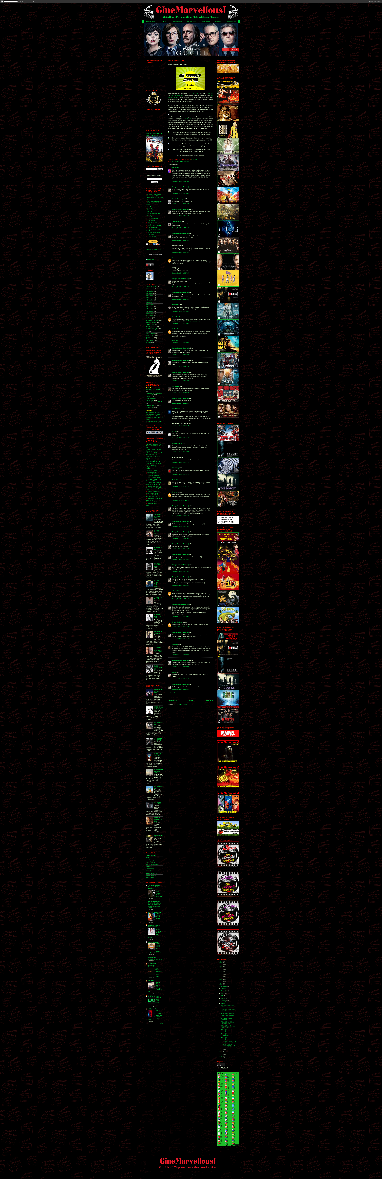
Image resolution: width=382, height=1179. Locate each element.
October (223, 988)
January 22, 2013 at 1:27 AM (180, 571)
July (222, 996)
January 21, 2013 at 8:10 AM (180, 392)
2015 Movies (149, 302)
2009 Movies (149, 289)
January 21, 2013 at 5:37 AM (180, 240)
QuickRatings (149, 338)
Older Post (209, 700)
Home (191, 700)
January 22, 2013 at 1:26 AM (180, 559)
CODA (149, 206)
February (223, 1001)
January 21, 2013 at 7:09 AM (180, 323)
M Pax (174, 431)
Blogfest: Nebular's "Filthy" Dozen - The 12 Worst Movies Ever (154, 445)
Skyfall (148, 396)
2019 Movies (149, 311)
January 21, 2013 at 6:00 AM (180, 252)
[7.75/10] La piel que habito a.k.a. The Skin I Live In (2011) (158, 650)
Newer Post (172, 700)
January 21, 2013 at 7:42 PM (180, 486)
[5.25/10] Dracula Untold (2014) (158, 667)
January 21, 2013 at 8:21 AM (180, 403)
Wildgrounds (152, 957)
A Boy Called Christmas (155, 225)
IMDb (147, 857)
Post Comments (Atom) (182, 704)
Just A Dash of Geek (177, 95)
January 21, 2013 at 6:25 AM (180, 299)
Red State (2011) (152, 472)
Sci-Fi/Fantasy (150, 340)
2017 (221, 974)
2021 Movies (149, 315)
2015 (221, 979)
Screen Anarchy (150, 862)
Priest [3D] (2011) (152, 470)
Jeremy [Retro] (176, 221)
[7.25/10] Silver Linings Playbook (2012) (227, 1022)
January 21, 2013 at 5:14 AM (180, 228)
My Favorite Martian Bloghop (180, 161)
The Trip (149, 211)
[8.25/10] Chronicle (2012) (156, 532)
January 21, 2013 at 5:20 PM (180, 474)
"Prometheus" (187, 118)
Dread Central (150, 877)
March (223, 998)
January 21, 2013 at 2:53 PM (180, 451)
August (223, 993)
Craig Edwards (176, 480)
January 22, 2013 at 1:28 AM (180, 585)
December (224, 986)
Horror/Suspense (150, 327)
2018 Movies (149, 309)
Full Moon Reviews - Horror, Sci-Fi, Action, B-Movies (154, 887)
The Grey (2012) (152, 502)
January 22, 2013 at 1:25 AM (180, 549)
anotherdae (175, 304)
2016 (221, 976)
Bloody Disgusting (151, 875)
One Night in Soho (153, 218)
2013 (221, 984)
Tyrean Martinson (177, 622)
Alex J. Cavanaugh (178, 199)
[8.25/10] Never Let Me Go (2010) (158, 771)
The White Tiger (152, 227)
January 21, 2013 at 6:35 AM (180, 311)
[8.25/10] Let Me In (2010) (157, 803)
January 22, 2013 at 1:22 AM (180, 526)
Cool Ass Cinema (153, 996)
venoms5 (175, 644)
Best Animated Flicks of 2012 (154, 412)
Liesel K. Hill (176, 317)
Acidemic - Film (153, 1009)
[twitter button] (150, 259)
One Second (151, 220)
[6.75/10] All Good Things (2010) (157, 616)
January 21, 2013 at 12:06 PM (181, 438)
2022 (221, 962)
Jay (212, 93)
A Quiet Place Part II (154, 232)
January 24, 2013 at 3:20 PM (180, 654)
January (223, 1003)
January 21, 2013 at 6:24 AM (180, 287)
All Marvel (218, 21)
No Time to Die (152, 222)
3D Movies (149, 318)
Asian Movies (150, 324)
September (224, 991)
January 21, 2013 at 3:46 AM (180, 203)
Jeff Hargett (175, 386)
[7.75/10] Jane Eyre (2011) (158, 598)
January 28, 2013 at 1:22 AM (180, 689)
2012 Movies (149, 295)
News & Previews (177, 21)
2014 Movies (149, 300)
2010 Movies (149, 291)
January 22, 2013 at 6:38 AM (180, 616)
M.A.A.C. (148, 871)
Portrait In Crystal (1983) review (158, 1000)
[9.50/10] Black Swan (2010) (158, 707)
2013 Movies (149, 298)
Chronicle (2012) (152, 474)
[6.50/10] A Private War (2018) (157, 565)
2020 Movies (149, 313)
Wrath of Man (152, 236)
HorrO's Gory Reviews (154, 912)
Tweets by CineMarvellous (153, 249)
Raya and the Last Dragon (154, 201)
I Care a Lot (150, 210)
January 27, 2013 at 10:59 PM (181, 679)
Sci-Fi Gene (175, 167)
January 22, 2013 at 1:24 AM (180, 538)
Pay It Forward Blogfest (155, 477)
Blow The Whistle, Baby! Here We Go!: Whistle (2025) (158, 972)
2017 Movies (149, 307)
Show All (161, 1023)
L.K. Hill (208, 93)
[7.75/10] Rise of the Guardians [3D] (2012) (228, 1045)
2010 (221, 1054)
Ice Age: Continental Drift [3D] (154, 402)
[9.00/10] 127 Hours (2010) (157, 754)
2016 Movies (149, 304)
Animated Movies (151, 322)
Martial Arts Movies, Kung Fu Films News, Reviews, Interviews (154, 903)
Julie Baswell (176, 590)
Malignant (150, 224)
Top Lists (164, 21)
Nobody (150, 217)
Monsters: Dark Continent (153, 389)
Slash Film (149, 866)
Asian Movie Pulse (151, 873)
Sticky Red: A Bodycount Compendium (152, 965)
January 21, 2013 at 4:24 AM (180, 216)
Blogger (194, 1175)
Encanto (149, 208)
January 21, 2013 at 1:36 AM (180, 193)
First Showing (150, 860)
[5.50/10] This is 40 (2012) (228, 1041)
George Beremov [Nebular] (180, 187)
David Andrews (176, 409)
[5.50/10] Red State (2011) (158, 632)
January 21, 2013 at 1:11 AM (180, 181)
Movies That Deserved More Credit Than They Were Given (154, 488)
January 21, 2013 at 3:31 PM (180, 462)
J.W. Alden (175, 340)
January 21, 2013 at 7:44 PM (180, 500)
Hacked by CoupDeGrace (155, 959)
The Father (151, 234)
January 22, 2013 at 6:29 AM (180, 599)
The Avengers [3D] (151, 405)
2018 (221, 972)
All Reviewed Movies (152, 320)
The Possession (150, 398)
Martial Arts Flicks (231, 21)
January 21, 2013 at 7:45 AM (180, 380)
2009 (221, 1057)
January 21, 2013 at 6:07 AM (180, 273)
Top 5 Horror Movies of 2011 (154, 421)
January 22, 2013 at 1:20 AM (180, 516)
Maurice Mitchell (177, 443)
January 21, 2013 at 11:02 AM (180, 426)
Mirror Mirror (149, 407)
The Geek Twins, (193, 93)
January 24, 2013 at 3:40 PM (180, 666)
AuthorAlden (176, 329)
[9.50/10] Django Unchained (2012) (226, 1034)
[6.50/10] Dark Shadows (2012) (158, 691)
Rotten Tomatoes (151, 855)
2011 (221, 1052)
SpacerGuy (175, 468)
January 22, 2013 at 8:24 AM (180, 627)
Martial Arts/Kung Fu (152, 329)
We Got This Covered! (152, 864)
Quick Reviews (150, 335)
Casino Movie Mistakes (227, 1015)
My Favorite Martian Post (193, 321)
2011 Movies (149, 293)
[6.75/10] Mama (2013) (227, 1013)
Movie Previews (150, 333)
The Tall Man (149, 400)
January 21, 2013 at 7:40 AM (180, 342)
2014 (221, 981)
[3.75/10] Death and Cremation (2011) (158, 819)
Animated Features (204, 21)
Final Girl (151, 980)
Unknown (175, 258)
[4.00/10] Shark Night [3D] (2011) (158, 516)
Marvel (148, 331)
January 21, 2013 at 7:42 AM (180, 354)
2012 (221, 1049)
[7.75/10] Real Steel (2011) (158, 739)
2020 (221, 967)
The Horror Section (191, 21)
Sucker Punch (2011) (154, 475)
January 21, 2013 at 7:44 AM (180, 367)
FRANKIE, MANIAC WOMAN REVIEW (158, 916)
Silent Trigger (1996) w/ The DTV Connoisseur (158, 893)
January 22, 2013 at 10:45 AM (181, 639)
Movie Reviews (150, 21)
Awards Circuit (150, 868)
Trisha (174, 672)
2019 (221, 969)
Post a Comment (175, 693)
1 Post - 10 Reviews (151, 286)
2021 (221, 964)
